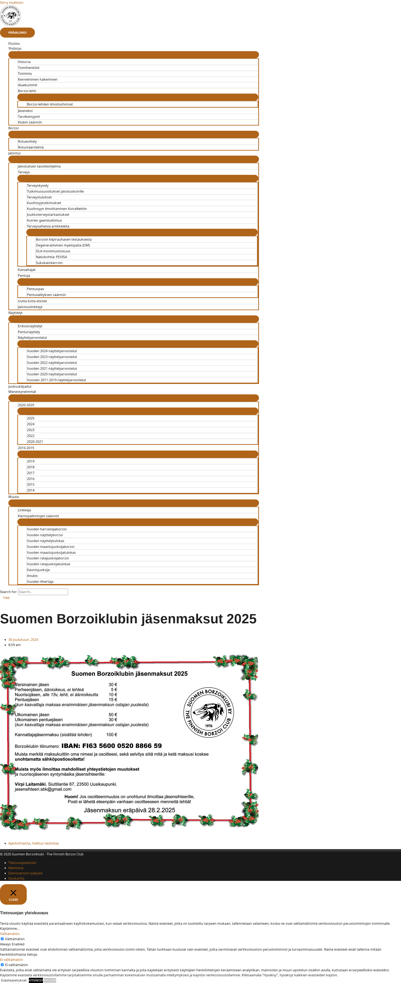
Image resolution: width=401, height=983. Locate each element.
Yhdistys (15, 48)
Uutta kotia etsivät (32, 301)
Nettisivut (16, 868)
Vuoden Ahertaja (40, 581)
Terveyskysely (37, 185)
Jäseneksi (25, 110)
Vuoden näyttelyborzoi (45, 535)
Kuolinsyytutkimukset (44, 203)
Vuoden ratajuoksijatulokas (48, 564)
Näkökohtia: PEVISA (51, 257)
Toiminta (25, 73)
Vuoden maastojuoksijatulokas (51, 552)
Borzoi (13, 128)
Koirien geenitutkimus (44, 220)
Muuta (13, 496)
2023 (30, 430)
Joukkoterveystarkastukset (48, 214)
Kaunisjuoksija (38, 570)
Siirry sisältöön (11, 2)
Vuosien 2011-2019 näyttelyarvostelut (56, 380)
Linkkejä (24, 510)
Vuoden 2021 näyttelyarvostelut (52, 368)
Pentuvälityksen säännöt (46, 294)
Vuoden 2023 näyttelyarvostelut (52, 356)
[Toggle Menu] (133, 54)
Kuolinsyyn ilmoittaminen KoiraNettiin (57, 208)
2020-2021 (35, 441)
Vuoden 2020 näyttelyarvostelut (52, 374)
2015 (30, 484)
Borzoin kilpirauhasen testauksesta (64, 239)
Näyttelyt (15, 312)
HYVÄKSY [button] (36, 980)
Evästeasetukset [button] (14, 980)
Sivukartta (16, 878)
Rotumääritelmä (31, 147)
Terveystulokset (39, 197)
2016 (30, 478)
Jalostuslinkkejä (30, 307)
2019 (30, 461)
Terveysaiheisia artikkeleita (48, 226)
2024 (30, 424)
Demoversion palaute (25, 873)
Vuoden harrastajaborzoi (47, 529)
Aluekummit (27, 85)
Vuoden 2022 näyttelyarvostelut (52, 362)
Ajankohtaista (19, 843)
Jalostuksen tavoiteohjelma (39, 166)
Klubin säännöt (30, 122)
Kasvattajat (27, 269)
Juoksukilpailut (20, 386)
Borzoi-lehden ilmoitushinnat (50, 104)
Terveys (24, 172)
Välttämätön (15, 939)
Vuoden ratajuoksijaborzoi (48, 558)
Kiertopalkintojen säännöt (38, 516)
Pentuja (24, 275)
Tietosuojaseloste (22, 862)
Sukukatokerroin (49, 262)
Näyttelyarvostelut (32, 337)
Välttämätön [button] (10, 933)
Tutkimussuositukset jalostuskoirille (55, 191)
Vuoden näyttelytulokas (45, 540)
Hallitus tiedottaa (45, 843)
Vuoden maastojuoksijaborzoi (50, 546)
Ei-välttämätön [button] (11, 959)
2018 (30, 467)
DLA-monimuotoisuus (53, 251)
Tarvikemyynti (29, 116)
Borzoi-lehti (27, 91)
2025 (30, 418)
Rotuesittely (27, 141)
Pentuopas (35, 289)
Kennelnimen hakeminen (37, 79)
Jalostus (14, 153)
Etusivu (14, 43)
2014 (30, 490)
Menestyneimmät (22, 391)
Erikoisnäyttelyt (30, 326)
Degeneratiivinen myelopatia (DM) (63, 245)
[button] (5, 597)
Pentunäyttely (29, 332)
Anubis (32, 575)
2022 (30, 435)
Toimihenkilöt (28, 67)
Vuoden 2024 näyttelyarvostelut (52, 351)
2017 (30, 473)
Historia (24, 62)
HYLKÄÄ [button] (50, 980)
